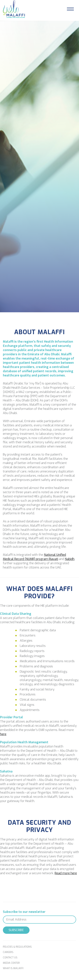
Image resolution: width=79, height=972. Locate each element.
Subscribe (16, 930)
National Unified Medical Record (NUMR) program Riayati (34, 557)
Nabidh (69, 559)
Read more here (66, 873)
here (3, 734)
